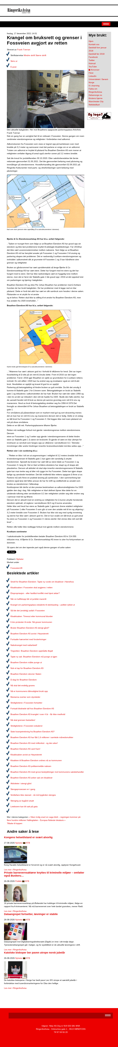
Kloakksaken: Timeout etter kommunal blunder (32, 616)
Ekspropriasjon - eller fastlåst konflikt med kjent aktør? (35, 593)
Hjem (91, 41)
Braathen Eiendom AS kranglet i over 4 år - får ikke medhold (38, 714)
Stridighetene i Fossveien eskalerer (27, 726)
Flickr (91, 73)
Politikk (18, 881)
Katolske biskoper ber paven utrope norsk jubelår (34, 952)
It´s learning (94, 85)
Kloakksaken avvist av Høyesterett (26, 754)
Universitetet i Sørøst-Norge (99, 81)
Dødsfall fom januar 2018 (97, 49)
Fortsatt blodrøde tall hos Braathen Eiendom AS (32, 708)
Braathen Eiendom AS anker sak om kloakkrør (32, 778)
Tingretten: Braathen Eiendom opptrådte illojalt (32, 651)
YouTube (93, 66)
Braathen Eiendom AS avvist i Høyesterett (29, 633)
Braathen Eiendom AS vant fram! (25, 749)
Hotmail (92, 63)
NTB (28, 843)
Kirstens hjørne (95, 98)
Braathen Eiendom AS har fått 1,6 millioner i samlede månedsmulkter (42, 737)
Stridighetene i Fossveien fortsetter (26, 703)
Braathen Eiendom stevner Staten (26, 674)
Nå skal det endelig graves (23, 685)
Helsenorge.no (95, 95)
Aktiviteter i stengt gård (21, 783)
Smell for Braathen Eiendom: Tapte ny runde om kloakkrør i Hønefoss (42, 582)
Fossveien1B (16, 568)
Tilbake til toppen (14, 823)
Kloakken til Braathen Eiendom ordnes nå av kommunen (36, 760)
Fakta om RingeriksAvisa (95, 90)
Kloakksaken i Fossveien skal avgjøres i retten (32, 587)
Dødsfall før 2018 (96, 54)
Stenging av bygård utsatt (22, 801)
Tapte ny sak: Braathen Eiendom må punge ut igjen (34, 656)
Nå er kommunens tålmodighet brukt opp (29, 691)
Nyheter (20, 559)
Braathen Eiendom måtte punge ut (26, 662)
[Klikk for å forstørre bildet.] (45, 99)
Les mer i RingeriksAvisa (15, 869)
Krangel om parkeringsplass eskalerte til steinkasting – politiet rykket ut (43, 605)
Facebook (93, 57)
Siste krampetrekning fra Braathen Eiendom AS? (33, 731)
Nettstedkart (94, 104)
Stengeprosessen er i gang (23, 789)
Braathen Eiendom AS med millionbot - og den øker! (34, 743)
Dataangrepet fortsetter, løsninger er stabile (31, 914)
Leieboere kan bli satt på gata (24, 806)
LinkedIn (92, 76)
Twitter (92, 60)
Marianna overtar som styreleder (25, 697)
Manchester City (96, 101)
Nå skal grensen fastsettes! (23, 720)
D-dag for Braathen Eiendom (24, 680)
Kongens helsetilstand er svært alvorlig (28, 837)
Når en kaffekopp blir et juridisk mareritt (28, 599)
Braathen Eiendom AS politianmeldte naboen (31, 766)
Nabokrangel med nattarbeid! (24, 645)
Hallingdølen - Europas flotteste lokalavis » (46, 820)
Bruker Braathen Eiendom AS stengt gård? (30, 628)
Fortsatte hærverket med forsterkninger (28, 639)
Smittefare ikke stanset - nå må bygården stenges (33, 795)
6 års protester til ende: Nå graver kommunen (31, 622)
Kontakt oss (94, 44)
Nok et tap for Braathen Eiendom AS (27, 668)
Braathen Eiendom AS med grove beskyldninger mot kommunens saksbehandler (47, 772)
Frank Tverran (23, 49)
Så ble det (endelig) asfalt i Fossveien (28, 610)
